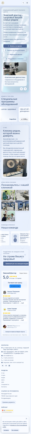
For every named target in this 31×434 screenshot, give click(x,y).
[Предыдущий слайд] (21, 88)
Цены (2, 380)
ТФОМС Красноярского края (9, 396)
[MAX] (9, 365)
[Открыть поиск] (23, 2)
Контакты (4, 387)
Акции (3, 377)
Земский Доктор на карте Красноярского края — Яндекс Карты (15, 334)
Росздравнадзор (6, 398)
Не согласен (15, 430)
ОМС (2, 382)
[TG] (6, 365)
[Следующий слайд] (25, 88)
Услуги (3, 375)
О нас (3, 373)
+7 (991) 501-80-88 (8, 360)
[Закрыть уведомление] (26, 418)
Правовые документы (8, 402)
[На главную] (2, 2)
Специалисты (5, 384)
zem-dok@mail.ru (8, 355)
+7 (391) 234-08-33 (8, 358)
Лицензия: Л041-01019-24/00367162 (13, 362)
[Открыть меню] (27, 2)
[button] (8, 195)
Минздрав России (6, 393)
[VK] (2, 365)
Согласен (6, 430)
